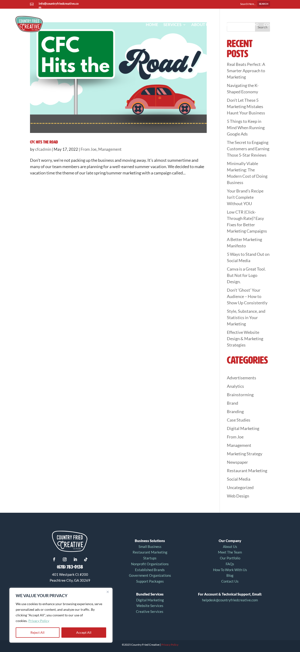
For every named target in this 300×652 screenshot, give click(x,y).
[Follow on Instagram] (64, 559)
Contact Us (230, 581)
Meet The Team (230, 552)
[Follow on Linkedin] (75, 559)
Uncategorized (240, 487)
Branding (235, 411)
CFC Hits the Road (44, 142)
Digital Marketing (243, 428)
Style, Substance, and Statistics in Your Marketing (246, 317)
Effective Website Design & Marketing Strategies (245, 338)
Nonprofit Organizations (150, 564)
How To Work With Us (230, 570)
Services (172, 24)
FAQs (230, 564)
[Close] (107, 592)
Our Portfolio (230, 558)
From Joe (89, 149)
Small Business (150, 546)
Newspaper (237, 462)
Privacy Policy (38, 621)
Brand (232, 403)
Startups (150, 558)
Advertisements (241, 377)
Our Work (232, 24)
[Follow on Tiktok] (86, 559)
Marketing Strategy (244, 453)
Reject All (37, 632)
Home (152, 24)
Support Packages (150, 581)
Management (109, 149)
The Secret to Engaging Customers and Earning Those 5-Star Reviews (248, 149)
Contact (273, 24)
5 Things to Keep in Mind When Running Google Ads (246, 127)
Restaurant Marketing (247, 470)
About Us (201, 24)
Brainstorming (240, 394)
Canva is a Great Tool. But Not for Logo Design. (246, 275)
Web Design (238, 495)
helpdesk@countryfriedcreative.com (230, 600)
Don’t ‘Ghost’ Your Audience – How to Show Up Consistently (247, 296)
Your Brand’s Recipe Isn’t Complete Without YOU (245, 197)
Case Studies (238, 419)
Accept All (83, 632)
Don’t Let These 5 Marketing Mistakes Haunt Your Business (246, 106)
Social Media (238, 479)
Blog (253, 24)
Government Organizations (150, 575)
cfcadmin (43, 149)
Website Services (149, 605)
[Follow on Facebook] (54, 559)
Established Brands (150, 570)
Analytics (235, 386)
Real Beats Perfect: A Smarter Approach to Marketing (246, 70)
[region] (60, 615)
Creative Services (150, 611)
